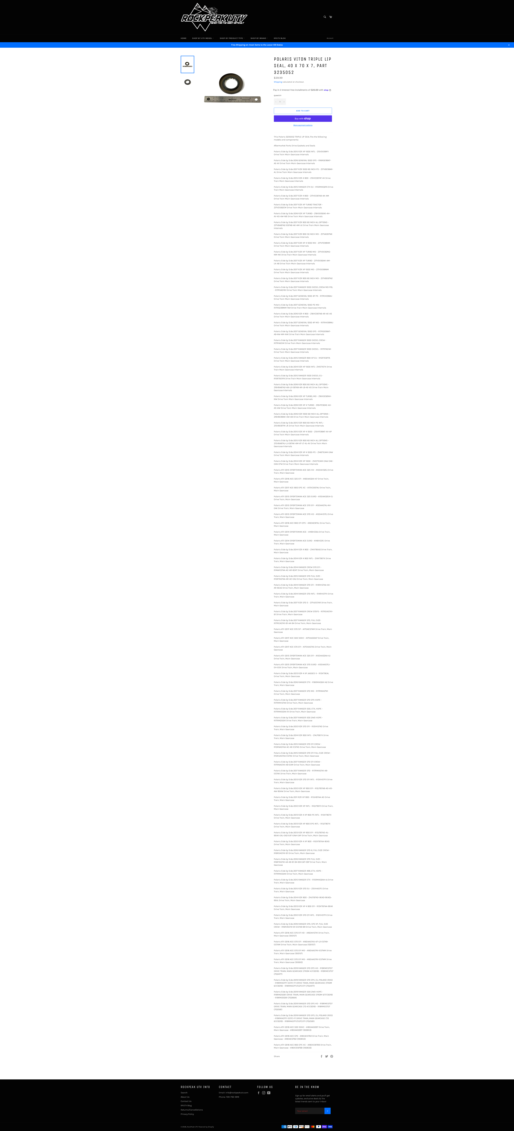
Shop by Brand (259, 38)
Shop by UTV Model (202, 38)
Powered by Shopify (206, 1127)
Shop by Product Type (231, 38)
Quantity (277, 95)
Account (330, 38)
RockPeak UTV (192, 1127)
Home (183, 38)
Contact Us (186, 1101)
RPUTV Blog (280, 38)
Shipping (278, 82)
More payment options (302, 125)
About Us (185, 1097)
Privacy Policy (187, 1114)
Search (184, 1092)
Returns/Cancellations (192, 1109)
